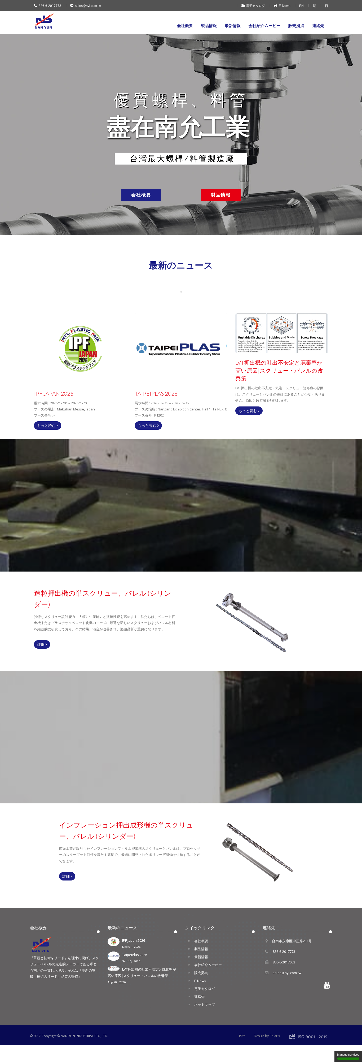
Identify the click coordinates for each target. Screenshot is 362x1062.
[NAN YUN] (44, 21)
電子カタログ (254, 6)
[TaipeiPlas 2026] (181, 348)
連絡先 (318, 25)
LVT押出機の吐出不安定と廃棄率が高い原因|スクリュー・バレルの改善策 (142, 975)
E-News (283, 6)
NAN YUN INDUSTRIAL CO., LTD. (84, 1036)
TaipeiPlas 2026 (134, 957)
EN (301, 6)
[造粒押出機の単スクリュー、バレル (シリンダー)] (269, 621)
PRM (242, 1036)
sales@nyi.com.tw (88, 6)
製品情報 (209, 25)
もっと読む (47, 425)
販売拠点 (296, 25)
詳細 (41, 644)
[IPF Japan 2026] (80, 348)
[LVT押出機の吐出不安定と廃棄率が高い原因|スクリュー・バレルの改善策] (281, 333)
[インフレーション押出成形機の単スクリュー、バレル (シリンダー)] (269, 853)
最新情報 (233, 25)
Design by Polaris (267, 1036)
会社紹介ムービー (264, 25)
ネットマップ (204, 1004)
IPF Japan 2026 (133, 943)
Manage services (348, 1054)
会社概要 (185, 25)
